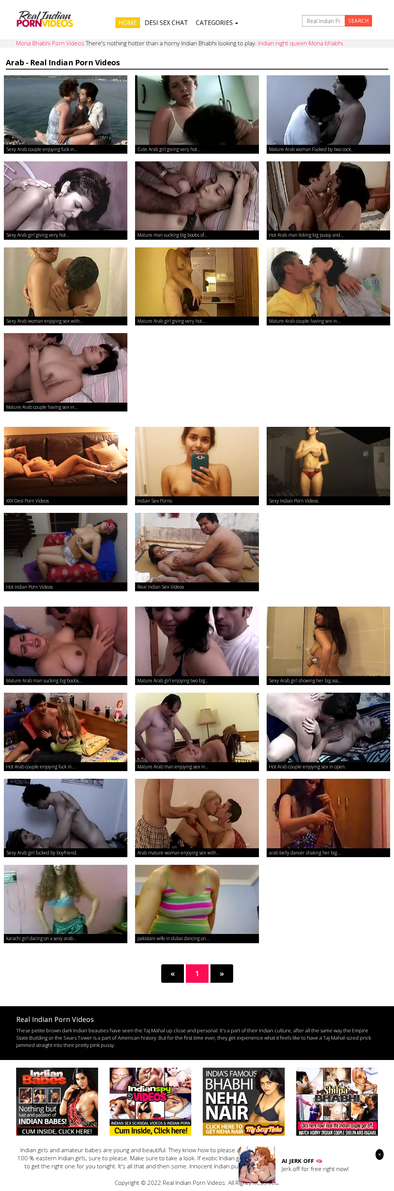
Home (128, 22)
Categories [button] (215, 22)
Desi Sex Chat (166, 22)
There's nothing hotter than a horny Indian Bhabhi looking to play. (180, 43)
